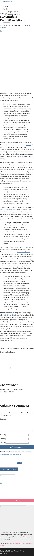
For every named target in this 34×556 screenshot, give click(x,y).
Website (2, 442)
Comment (3, 419)
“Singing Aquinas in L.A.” (12, 315)
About (5, 6)
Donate (9, 17)
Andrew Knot (6, 25)
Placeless (25, 25)
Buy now (17, 500)
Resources (7, 19)
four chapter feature (23, 252)
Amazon (11, 543)
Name (2, 435)
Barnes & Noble (20, 543)
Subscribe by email (9, 469)
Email (2, 439)
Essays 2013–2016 (13, 14)
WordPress (3, 553)
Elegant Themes (13, 551)
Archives (6, 22)
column (28, 145)
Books (5, 9)
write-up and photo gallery (8, 209)
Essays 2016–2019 (13, 12)
